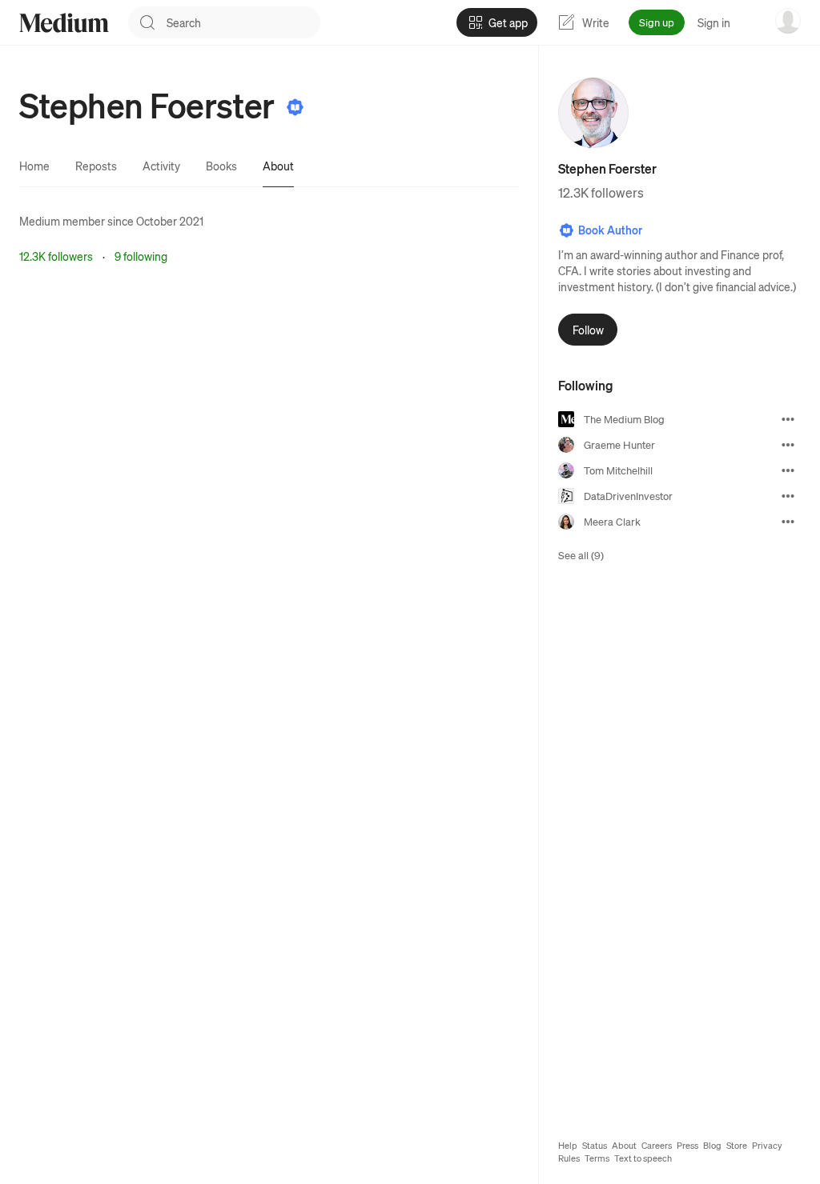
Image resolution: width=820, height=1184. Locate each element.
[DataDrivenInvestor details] (788, 496)
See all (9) (581, 555)
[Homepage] (64, 23)
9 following (141, 256)
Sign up (656, 22)
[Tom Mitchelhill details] (788, 470)
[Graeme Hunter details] (788, 445)
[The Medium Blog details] (788, 419)
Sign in (713, 22)
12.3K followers (56, 256)
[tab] (34, 166)
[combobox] (243, 22)
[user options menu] (788, 21)
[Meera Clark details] (788, 521)
